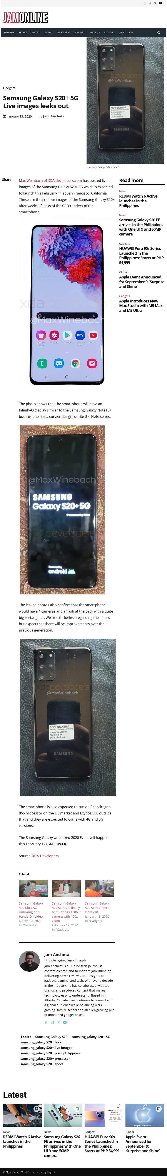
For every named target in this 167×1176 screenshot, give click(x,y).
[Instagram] (150, 3)
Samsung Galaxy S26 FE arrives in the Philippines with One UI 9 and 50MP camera (141, 227)
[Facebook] (144, 3)
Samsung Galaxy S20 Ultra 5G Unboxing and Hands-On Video (31, 909)
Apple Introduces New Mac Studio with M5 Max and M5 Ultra (140, 305)
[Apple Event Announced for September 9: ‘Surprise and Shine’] (144, 1115)
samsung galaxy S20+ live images (46, 1047)
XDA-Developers (45, 855)
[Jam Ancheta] (29, 988)
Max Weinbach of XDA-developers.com (50, 180)
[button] (159, 32)
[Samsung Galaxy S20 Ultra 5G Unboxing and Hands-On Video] (33, 888)
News (122, 191)
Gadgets (9, 88)
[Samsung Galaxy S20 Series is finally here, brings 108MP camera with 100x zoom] (66, 888)
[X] (155, 3)
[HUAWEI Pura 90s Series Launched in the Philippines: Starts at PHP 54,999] (104, 1115)
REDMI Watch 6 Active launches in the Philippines (138, 200)
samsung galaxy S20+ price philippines (50, 1053)
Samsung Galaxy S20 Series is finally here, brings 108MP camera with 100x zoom (66, 912)
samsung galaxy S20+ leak (41, 1042)
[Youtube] (160, 3)
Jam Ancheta (54, 116)
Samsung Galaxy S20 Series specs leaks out (97, 907)
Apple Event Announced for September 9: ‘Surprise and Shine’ (141, 281)
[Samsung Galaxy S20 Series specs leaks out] (99, 888)
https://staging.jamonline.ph (65, 960)
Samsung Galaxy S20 (51, 1036)
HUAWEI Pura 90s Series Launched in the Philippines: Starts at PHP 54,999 (141, 255)
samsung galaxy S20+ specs (41, 1064)
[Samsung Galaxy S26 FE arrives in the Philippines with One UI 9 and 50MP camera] (63, 1115)
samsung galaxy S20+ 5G (91, 1036)
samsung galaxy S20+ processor (45, 1058)
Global (123, 272)
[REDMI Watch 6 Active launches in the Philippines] (22, 1115)
